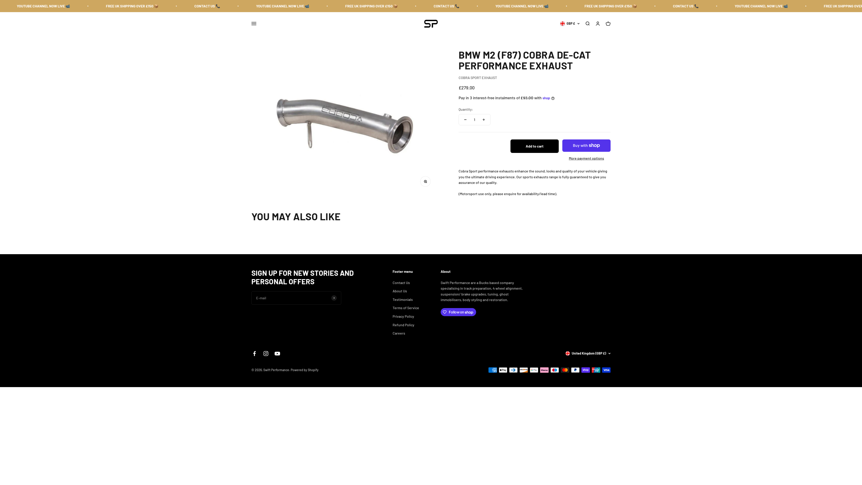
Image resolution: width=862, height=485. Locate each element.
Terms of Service (406, 308)
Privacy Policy (403, 316)
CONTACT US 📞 (173, 6)
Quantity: (466, 109)
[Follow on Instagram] (266, 354)
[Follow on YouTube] (277, 354)
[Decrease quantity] (465, 119)
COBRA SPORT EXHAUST (478, 77)
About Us (400, 291)
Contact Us (401, 282)
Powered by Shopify (305, 370)
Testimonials (403, 299)
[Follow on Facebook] (254, 354)
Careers (399, 333)
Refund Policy (403, 325)
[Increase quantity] (483, 119)
